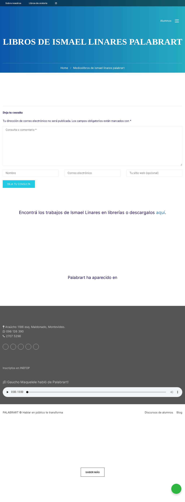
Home (64, 68)
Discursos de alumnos (159, 412)
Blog (179, 412)
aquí (160, 212)
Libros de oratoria (38, 3)
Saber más (92, 472)
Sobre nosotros (13, 3)
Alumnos (165, 20)
